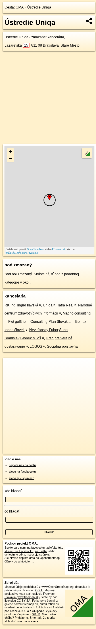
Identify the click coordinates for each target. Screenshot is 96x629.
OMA (19, 7)
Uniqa (47, 305)
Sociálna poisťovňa (62, 346)
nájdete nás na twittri (22, 465)
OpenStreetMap (35, 249)
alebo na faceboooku (22, 471)
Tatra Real (65, 305)
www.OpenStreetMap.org (57, 586)
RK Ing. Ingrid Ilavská (21, 305)
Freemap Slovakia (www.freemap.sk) (29, 595)
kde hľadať (13, 491)
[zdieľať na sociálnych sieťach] (89, 20)
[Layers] (87, 153)
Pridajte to (21, 617)
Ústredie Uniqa (39, 7)
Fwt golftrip (17, 321)
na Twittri (41, 551)
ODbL (39, 590)
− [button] (10, 158)
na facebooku (36, 547)
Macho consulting (77, 313)
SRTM (36, 614)
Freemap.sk (58, 249)
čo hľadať (12, 511)
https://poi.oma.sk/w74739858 (22, 252)
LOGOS (36, 346)
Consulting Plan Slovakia (50, 321)
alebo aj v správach (21, 478)
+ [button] (10, 151)
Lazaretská (16, 45)
